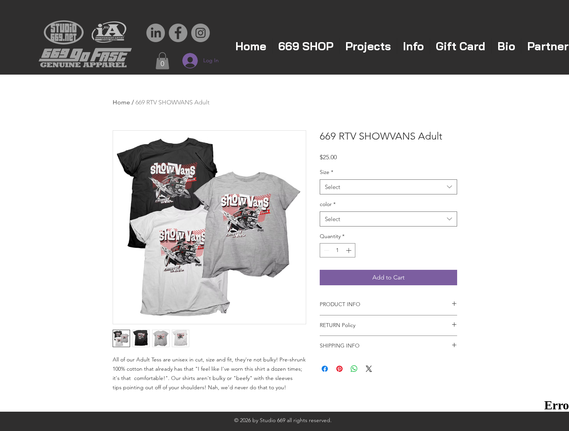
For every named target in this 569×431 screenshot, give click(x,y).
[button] (162, 60)
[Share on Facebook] (324, 368)
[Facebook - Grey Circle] (178, 33)
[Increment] (349, 250)
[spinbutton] (337, 250)
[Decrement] (326, 250)
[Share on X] (369, 368)
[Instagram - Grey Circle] (200, 33)
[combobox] (388, 186)
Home (121, 102)
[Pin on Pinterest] (339, 368)
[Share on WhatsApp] (354, 368)
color (328, 204)
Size (326, 172)
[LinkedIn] (155, 33)
